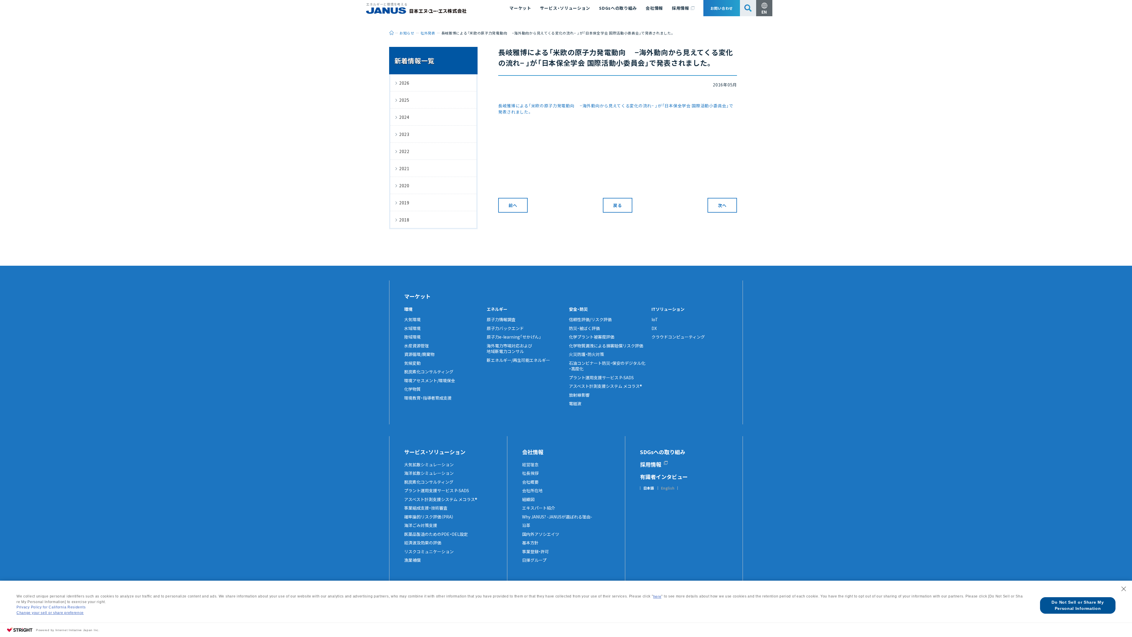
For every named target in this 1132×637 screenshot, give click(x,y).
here (657, 597)
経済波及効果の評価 (422, 543)
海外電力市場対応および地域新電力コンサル (509, 348)
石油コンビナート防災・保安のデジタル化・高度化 (607, 366)
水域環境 (412, 328)
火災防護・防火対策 (586, 354)
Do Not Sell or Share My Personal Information (1078, 605)
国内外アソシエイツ (540, 534)
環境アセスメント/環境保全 (429, 380)
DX (654, 328)
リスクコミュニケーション (429, 551)
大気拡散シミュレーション (429, 464)
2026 (404, 83)
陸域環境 (412, 337)
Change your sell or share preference (50, 613)
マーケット (520, 8)
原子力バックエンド (505, 328)
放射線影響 (579, 395)
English (667, 488)
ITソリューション (668, 309)
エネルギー (497, 309)
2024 (404, 117)
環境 (408, 309)
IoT (654, 319)
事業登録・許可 (535, 551)
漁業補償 (412, 560)
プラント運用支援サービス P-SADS (601, 377)
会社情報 (654, 8)
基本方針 (530, 543)
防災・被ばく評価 (584, 328)
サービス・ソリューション (565, 8)
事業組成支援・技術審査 (425, 508)
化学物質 (412, 389)
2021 (404, 168)
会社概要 (530, 482)
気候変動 (412, 363)
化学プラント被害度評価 (591, 337)
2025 (404, 100)
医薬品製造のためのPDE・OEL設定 (436, 534)
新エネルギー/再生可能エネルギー (518, 360)
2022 (404, 151)
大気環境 (412, 319)
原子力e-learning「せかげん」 (514, 337)
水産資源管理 (416, 346)
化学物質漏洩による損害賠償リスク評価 (606, 346)
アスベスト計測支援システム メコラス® (605, 386)
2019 (404, 203)
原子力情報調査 (501, 319)
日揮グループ (534, 560)
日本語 (648, 488)
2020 (404, 185)
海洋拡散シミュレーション (429, 473)
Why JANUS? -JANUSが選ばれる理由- (557, 517)
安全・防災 (578, 309)
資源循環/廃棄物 (419, 354)
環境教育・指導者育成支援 (428, 398)
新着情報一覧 (414, 60)
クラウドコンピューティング (678, 337)
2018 (404, 220)
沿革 (526, 525)
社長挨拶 (530, 473)
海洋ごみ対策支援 (420, 525)
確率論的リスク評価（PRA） (429, 517)
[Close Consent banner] (1123, 588)
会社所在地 (532, 490)
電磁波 (575, 403)
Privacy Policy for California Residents (51, 607)
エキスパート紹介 (538, 508)
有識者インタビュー (664, 476)
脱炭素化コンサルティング (428, 372)
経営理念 (530, 464)
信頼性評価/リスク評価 (590, 319)
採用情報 (680, 8)
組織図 (528, 499)
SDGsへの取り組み (618, 8)
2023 (404, 134)
